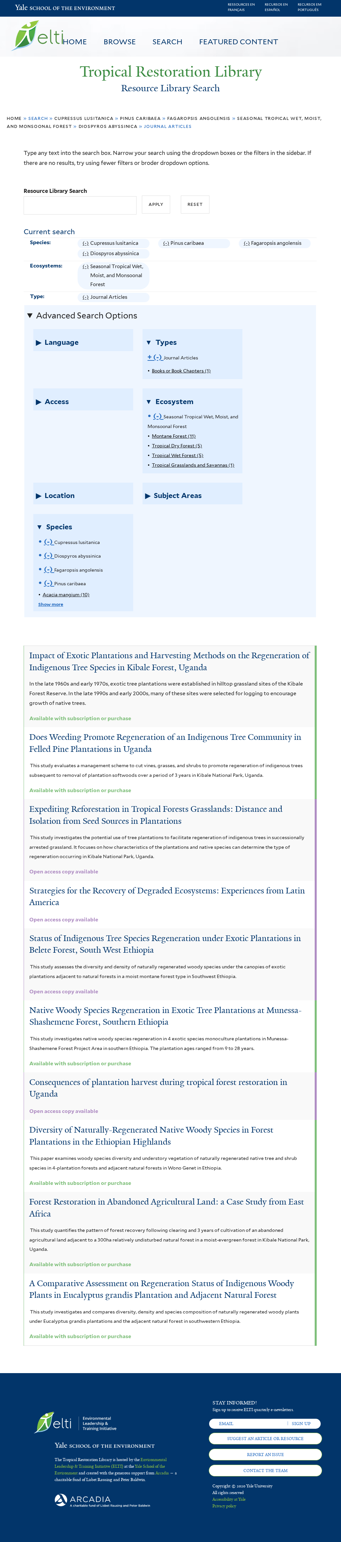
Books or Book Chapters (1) (181, 370)
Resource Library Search (55, 191)
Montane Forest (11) (174, 436)
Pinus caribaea (140, 118)
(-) (86, 244)
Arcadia (162, 1473)
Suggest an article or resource (265, 1438)
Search (167, 41)
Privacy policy (224, 1506)
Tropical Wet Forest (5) (177, 455)
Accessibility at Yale (228, 1499)
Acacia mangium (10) (66, 594)
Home (75, 41)
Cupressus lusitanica (83, 118)
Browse (120, 41)
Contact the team (265, 1470)
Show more (50, 604)
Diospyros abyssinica (108, 126)
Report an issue (265, 1454)
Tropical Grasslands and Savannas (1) (193, 465)
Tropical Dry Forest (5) (177, 445)
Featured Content (238, 41)
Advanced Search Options (86, 315)
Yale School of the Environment (32, 8)
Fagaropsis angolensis (198, 118)
